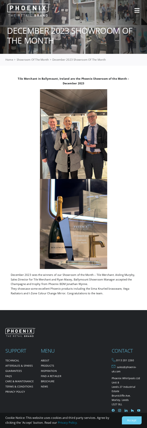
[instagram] (119, 410)
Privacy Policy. (67, 423)
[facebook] (113, 410)
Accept (131, 420)
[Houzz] (132, 410)
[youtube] (138, 410)
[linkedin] (126, 410)
